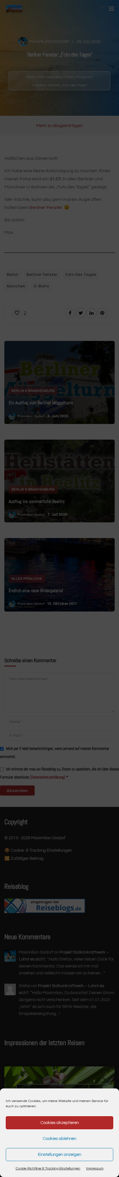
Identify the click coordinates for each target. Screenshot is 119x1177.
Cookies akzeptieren (59, 1123)
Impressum (94, 1168)
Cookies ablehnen (59, 1138)
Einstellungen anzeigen (59, 1154)
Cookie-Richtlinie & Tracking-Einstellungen (48, 1168)
